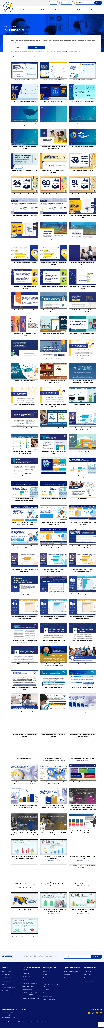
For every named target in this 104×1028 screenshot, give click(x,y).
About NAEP (25, 973)
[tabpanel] (53, 497)
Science (45, 981)
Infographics (67, 974)
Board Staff (5, 984)
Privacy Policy (12, 1021)
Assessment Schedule (28, 986)
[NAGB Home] (8, 7)
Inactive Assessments (49, 999)
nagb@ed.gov (15, 1017)
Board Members (6, 971)
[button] (24, 71)
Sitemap (4, 1021)
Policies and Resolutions (8, 994)
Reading (45, 974)
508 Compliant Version (53, 860)
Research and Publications (71, 971)
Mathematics (46, 971)
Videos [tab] (36, 47)
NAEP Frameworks (27, 980)
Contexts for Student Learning (30, 998)
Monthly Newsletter (89, 981)
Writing (45, 993)
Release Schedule (27, 989)
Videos (65, 978)
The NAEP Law (26, 976)
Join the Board (6, 981)
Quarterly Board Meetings (9, 987)
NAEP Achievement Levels (29, 983)
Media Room (87, 974)
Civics (44, 978)
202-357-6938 (6, 1017)
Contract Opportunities (8, 991)
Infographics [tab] (18, 47)
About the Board (6, 978)
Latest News (87, 971)
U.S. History (46, 989)
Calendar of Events (89, 978)
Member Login (67, 3)
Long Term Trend (47, 996)
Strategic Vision (6, 974)
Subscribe (54, 3)
